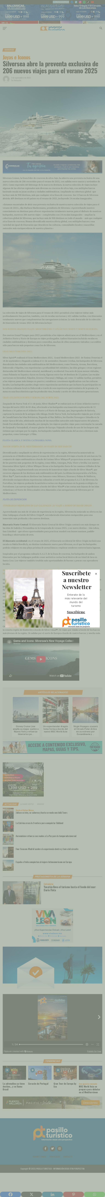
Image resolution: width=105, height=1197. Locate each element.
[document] (52, 598)
